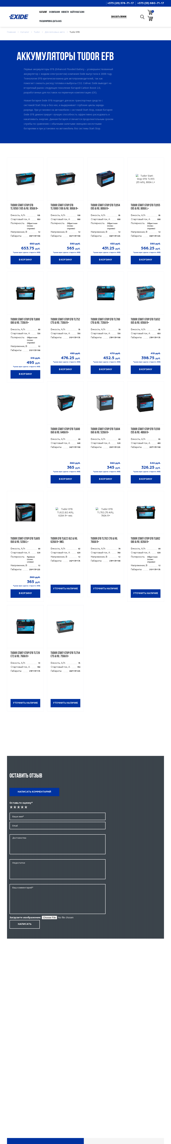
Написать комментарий (34, 792)
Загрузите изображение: (25, 917)
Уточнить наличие (65, 589)
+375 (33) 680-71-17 (150, 3)
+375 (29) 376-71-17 (120, 3)
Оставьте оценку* (21, 802)
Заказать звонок (119, 16)
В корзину (25, 260)
